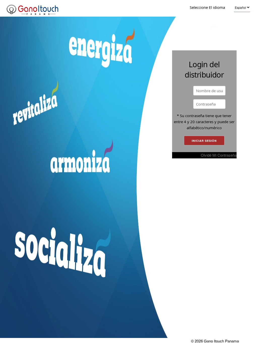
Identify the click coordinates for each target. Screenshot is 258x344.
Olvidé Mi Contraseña (219, 155)
